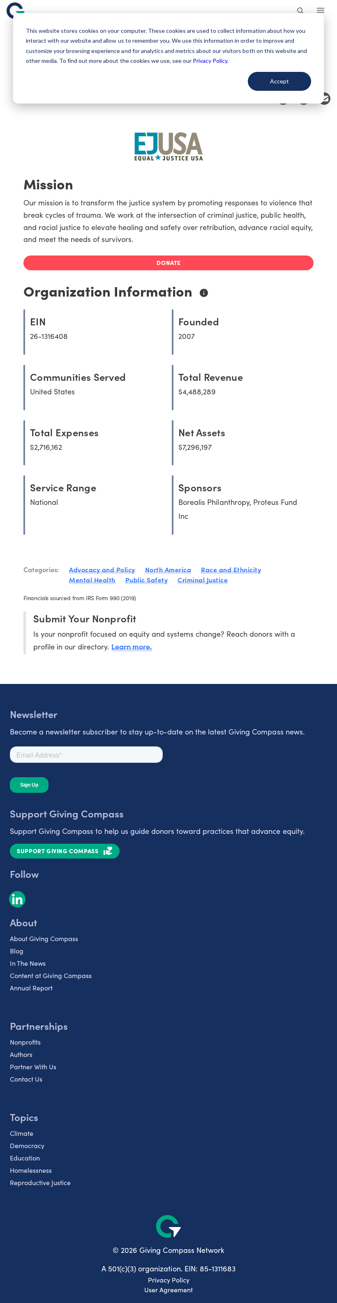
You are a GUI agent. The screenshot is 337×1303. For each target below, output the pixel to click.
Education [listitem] (25, 1157)
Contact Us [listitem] (26, 1079)
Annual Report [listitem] (31, 987)
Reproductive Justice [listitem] (40, 1182)
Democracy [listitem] (27, 1145)
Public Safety (146, 579)
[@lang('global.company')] (16, 10)
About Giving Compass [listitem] (44, 938)
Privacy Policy (168, 1279)
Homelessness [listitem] (31, 1170)
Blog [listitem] (16, 950)
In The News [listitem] (28, 963)
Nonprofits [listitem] (25, 1042)
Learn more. (131, 646)
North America (168, 569)
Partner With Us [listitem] (33, 1066)
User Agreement (168, 1289)
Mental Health (92, 579)
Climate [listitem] (21, 1133)
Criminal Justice (203, 579)
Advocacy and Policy (102, 569)
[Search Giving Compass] (301, 11)
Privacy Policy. (211, 60)
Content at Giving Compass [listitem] (51, 975)
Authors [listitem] (21, 1054)
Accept (279, 81)
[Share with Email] (324, 98)
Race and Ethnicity (231, 569)
